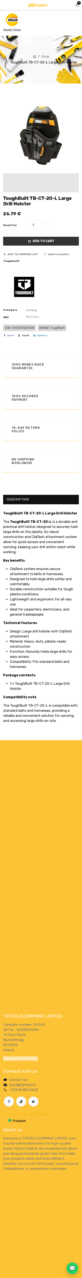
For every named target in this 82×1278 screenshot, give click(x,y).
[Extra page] (33, 1101)
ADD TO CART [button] (43, 241)
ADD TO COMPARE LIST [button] (23, 254)
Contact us (18, 1080)
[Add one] (44, 223)
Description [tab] (18, 499)
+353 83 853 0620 (23, 1090)
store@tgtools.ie (22, 1085)
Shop (45, 57)
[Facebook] (9, 1101)
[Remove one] (44, 228)
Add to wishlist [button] (58, 254)
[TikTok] (21, 1101)
